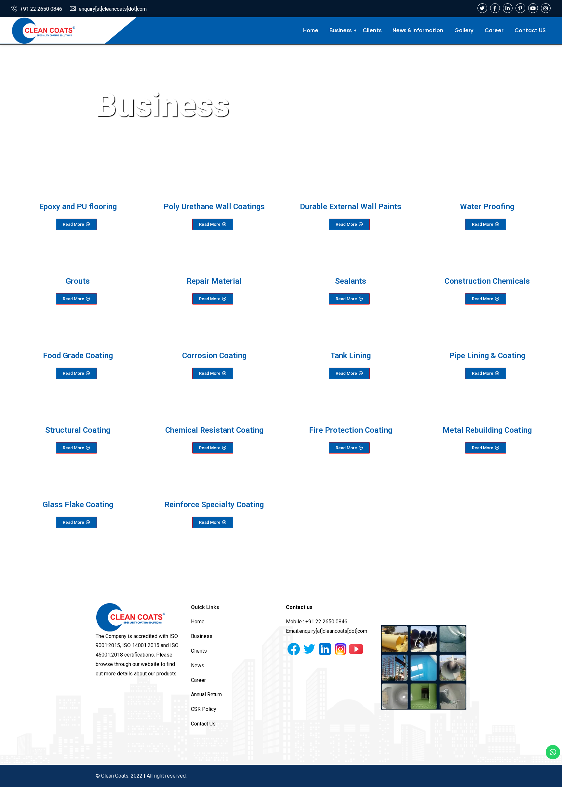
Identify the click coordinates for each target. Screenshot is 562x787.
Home (310, 31)
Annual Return (206, 694)
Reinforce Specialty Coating (214, 505)
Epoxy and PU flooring (78, 206)
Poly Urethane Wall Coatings (214, 206)
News (197, 665)
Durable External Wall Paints (350, 206)
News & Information (418, 31)
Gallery (464, 31)
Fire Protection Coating (350, 430)
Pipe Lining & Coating (487, 356)
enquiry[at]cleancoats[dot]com (113, 9)
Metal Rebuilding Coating (487, 430)
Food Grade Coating (78, 356)
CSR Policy (203, 709)
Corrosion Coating (214, 356)
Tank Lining (350, 356)
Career (494, 31)
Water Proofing (487, 206)
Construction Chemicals (487, 281)
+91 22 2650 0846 (41, 9)
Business (340, 31)
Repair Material (214, 281)
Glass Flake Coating (78, 505)
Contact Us (203, 724)
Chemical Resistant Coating (214, 430)
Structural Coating (77, 430)
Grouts (78, 281)
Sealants (350, 281)
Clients (372, 31)
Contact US (530, 31)
